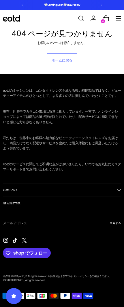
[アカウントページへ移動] (93, 18)
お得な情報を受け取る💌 (62, 293)
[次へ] (101, 5)
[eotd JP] (11, 18)
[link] (62, 156)
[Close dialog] (117, 85)
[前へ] (22, 5)
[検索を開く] (81, 18)
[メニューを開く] (118, 18)
